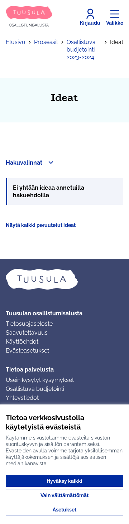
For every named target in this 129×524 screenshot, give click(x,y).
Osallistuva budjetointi (35, 388)
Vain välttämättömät (64, 495)
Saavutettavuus (27, 332)
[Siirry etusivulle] (64, 279)
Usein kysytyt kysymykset (40, 380)
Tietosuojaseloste (29, 323)
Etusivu (15, 42)
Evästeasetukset (27, 350)
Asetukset (64, 510)
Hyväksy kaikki (64, 481)
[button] (30, 162)
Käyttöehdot (22, 341)
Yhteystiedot (22, 397)
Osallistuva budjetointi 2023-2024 (81, 49)
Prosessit (46, 42)
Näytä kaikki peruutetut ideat (41, 225)
